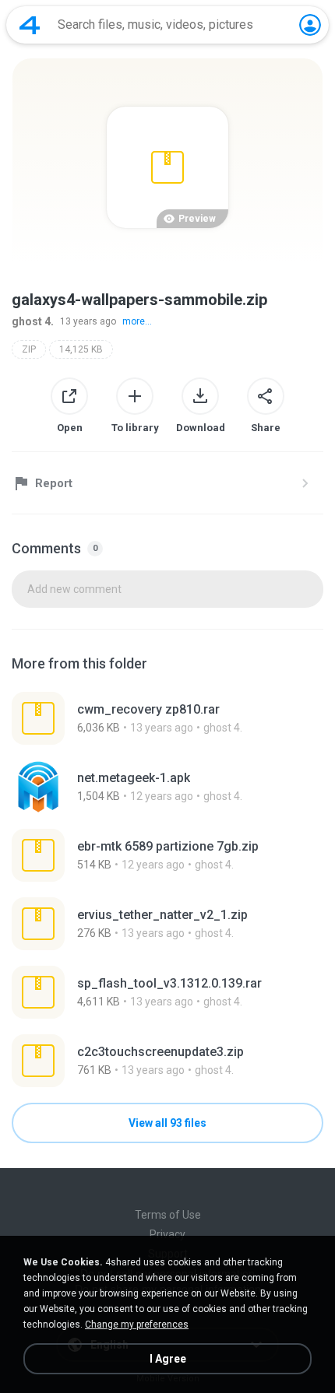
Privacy (167, 1234)
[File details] (167, 718)
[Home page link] (30, 25)
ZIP (29, 349)
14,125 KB (81, 349)
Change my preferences (137, 1324)
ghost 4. (33, 321)
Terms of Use (168, 1215)
